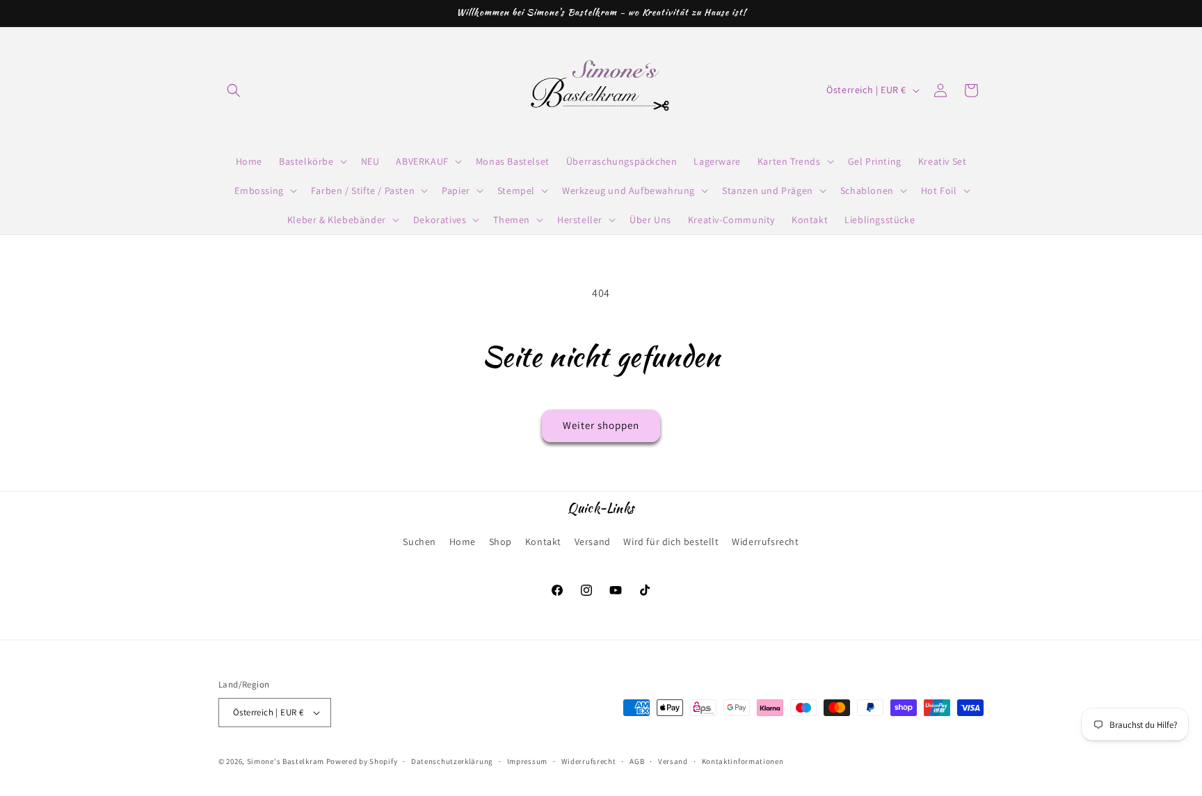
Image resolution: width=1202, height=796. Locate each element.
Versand (593, 541)
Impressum (527, 761)
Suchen (419, 541)
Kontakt (543, 541)
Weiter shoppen (601, 425)
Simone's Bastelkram (285, 761)
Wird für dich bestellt (671, 541)
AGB (637, 761)
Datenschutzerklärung (452, 761)
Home (462, 541)
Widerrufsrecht (765, 541)
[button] (233, 90)
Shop (500, 541)
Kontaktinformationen (743, 761)
